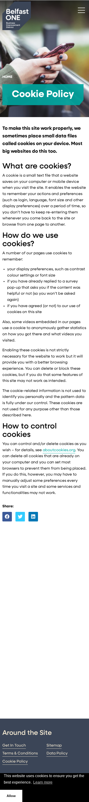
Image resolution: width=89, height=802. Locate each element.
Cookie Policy (15, 762)
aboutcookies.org (59, 450)
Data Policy (57, 753)
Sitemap (54, 746)
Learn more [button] (42, 782)
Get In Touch (14, 746)
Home (7, 77)
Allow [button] (11, 796)
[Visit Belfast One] (16, 16)
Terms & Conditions (20, 753)
